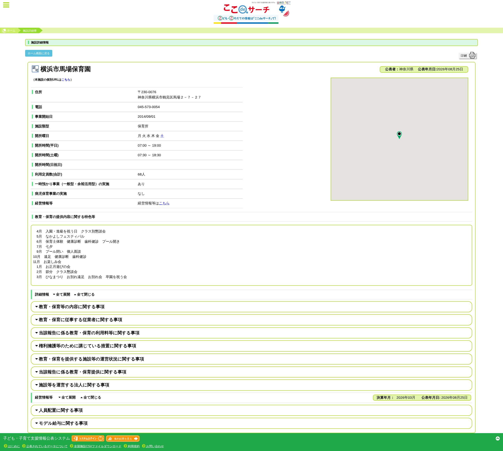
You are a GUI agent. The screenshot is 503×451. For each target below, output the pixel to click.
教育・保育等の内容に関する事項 (71, 306)
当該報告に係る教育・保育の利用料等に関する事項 (89, 332)
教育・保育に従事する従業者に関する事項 (80, 319)
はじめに (13, 446)
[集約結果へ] (122, 438)
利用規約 (133, 446)
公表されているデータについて (47, 446)
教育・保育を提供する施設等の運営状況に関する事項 (91, 358)
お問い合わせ (154, 446)
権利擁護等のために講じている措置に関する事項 (87, 345)
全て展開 (62, 294)
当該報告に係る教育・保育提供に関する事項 (82, 371)
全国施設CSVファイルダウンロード (97, 446)
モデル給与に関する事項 (63, 423)
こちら (65, 79)
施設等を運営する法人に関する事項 (73, 384)
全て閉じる (85, 294)
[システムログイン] (88, 438)
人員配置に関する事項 (60, 410)
